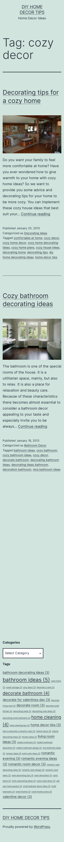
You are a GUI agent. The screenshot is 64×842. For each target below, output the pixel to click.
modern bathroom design (29, 748)
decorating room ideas (43, 711)
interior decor (43, 731)
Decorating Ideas (35, 233)
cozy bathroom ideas (17, 455)
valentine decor (17, 796)
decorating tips (37, 252)
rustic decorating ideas (24, 781)
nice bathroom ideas (46, 469)
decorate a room (45, 687)
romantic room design (33, 770)
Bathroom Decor (35, 445)
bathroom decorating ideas (26, 672)
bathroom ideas (24, 450)
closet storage (14, 687)
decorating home (14, 252)
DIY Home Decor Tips (26, 817)
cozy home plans (22, 247)
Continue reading (35, 214)
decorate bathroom (16, 460)
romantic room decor (27, 764)
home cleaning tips (20, 725)
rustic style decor (46, 781)
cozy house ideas (47, 247)
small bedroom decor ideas (36, 786)
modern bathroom (26, 742)
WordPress (42, 827)
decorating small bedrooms (16, 718)
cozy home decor (14, 242)
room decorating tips (22, 775)
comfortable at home (28, 238)
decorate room (31, 705)
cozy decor (51, 238)
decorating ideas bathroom (29, 464)
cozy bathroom (46, 450)
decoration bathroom (17, 469)
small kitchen (23, 792)
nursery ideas (13, 753)
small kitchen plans (41, 792)
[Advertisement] (29, 582)
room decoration (43, 775)
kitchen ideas (29, 737)
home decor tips (46, 257)
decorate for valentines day (26, 700)
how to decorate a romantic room (19, 731)
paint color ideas (31, 753)
